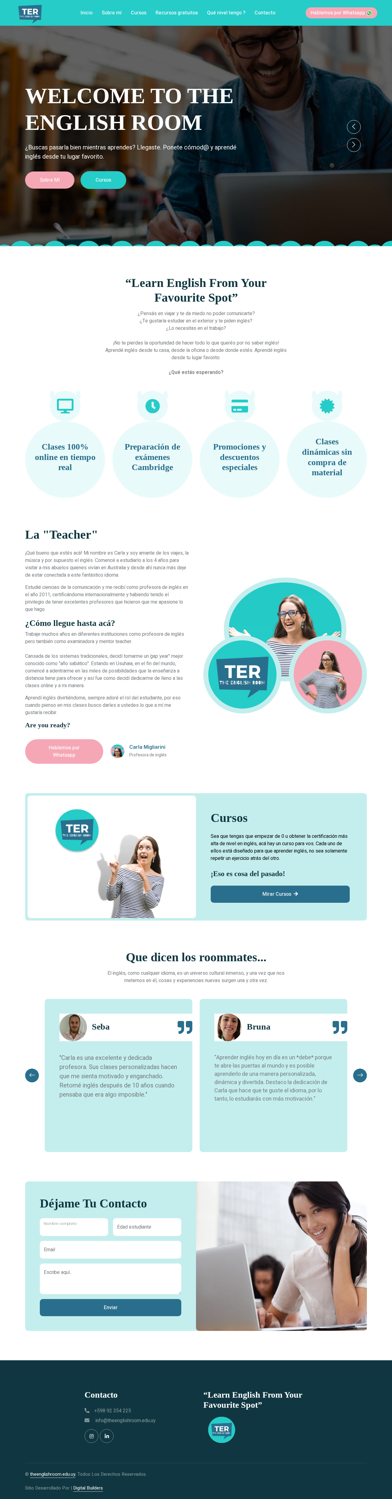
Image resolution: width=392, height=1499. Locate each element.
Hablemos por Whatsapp (338, 13)
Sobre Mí (296, 180)
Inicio (86, 13)
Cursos (138, 13)
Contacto (264, 13)
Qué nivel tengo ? (226, 13)
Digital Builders (88, 1488)
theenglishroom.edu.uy (52, 1474)
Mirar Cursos (276, 894)
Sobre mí (112, 13)
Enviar (111, 1307)
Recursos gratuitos (177, 13)
